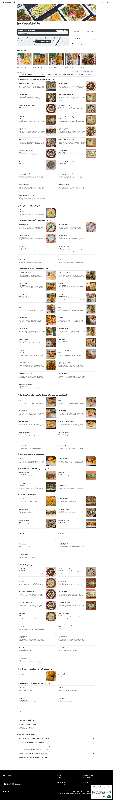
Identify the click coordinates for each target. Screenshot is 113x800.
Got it (109, 796)
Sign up (108, 2)
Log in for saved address (63, 30)
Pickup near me (87, 780)
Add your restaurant (61, 780)
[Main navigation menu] (3, 2)
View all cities (86, 777)
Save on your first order (61, 784)
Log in (102, 2)
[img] (43, 41)
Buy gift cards (59, 777)
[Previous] (92, 50)
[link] (89, 7)
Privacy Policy (76, 791)
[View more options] (92, 7)
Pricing (88, 791)
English (86, 782)
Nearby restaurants (88, 775)
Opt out (103, 796)
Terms (82, 791)
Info (41, 24)
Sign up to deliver (60, 782)
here (105, 793)
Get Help (58, 775)
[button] (56, 738)
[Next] (94, 50)
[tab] (32, 74)
